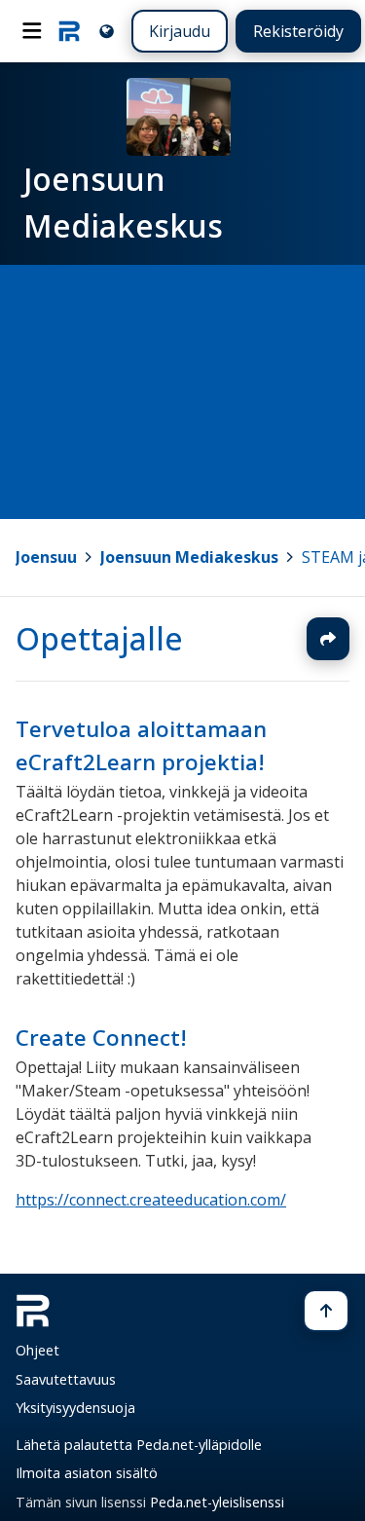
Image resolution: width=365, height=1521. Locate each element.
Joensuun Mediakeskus (189, 557)
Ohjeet (37, 1350)
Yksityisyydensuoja (75, 1407)
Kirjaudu (179, 31)
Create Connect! (101, 1037)
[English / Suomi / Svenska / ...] (107, 31)
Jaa (328, 638)
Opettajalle (99, 638)
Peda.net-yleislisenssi (217, 1502)
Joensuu (46, 557)
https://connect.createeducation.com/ (151, 1199)
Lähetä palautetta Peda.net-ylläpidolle (139, 1444)
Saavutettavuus (66, 1379)
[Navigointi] (32, 31)
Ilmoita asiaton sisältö (87, 1473)
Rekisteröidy (298, 31)
